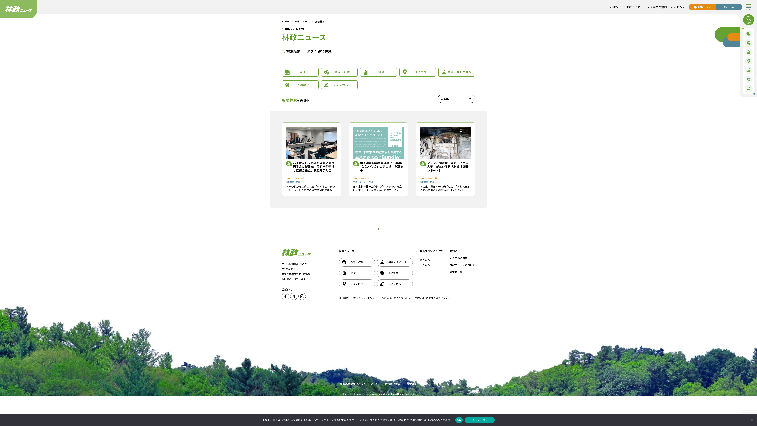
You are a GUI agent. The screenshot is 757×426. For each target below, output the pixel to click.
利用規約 (344, 298)
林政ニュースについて (462, 265)
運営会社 (412, 384)
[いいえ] (752, 420)
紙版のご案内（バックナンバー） (359, 384)
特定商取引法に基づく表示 (396, 298)
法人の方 (425, 265)
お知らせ (455, 251)
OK (459, 419)
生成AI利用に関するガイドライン (432, 298)
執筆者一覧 (456, 272)
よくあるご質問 (459, 258)
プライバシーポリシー (365, 298)
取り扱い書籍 (392, 384)
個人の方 (425, 260)
